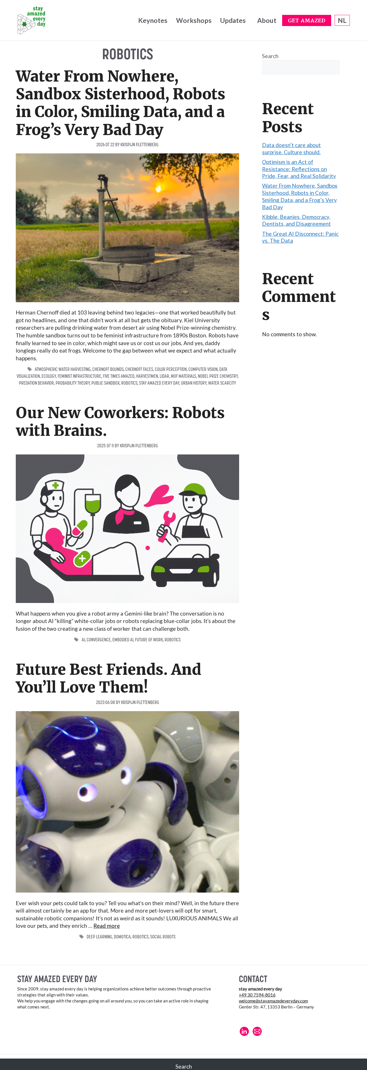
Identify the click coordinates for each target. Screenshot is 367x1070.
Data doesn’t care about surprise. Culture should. (291, 148)
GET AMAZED (306, 20)
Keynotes (152, 20)
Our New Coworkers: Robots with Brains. (120, 422)
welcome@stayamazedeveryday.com (273, 1000)
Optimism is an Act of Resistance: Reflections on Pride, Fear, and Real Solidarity (299, 169)
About (266, 20)
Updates (233, 20)
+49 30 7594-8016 (257, 994)
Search (270, 56)
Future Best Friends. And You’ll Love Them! (108, 678)
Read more (106, 925)
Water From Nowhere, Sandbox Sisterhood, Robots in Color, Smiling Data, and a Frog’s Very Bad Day (120, 103)
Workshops (194, 20)
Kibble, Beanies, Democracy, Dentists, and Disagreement (296, 220)
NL (342, 20)
